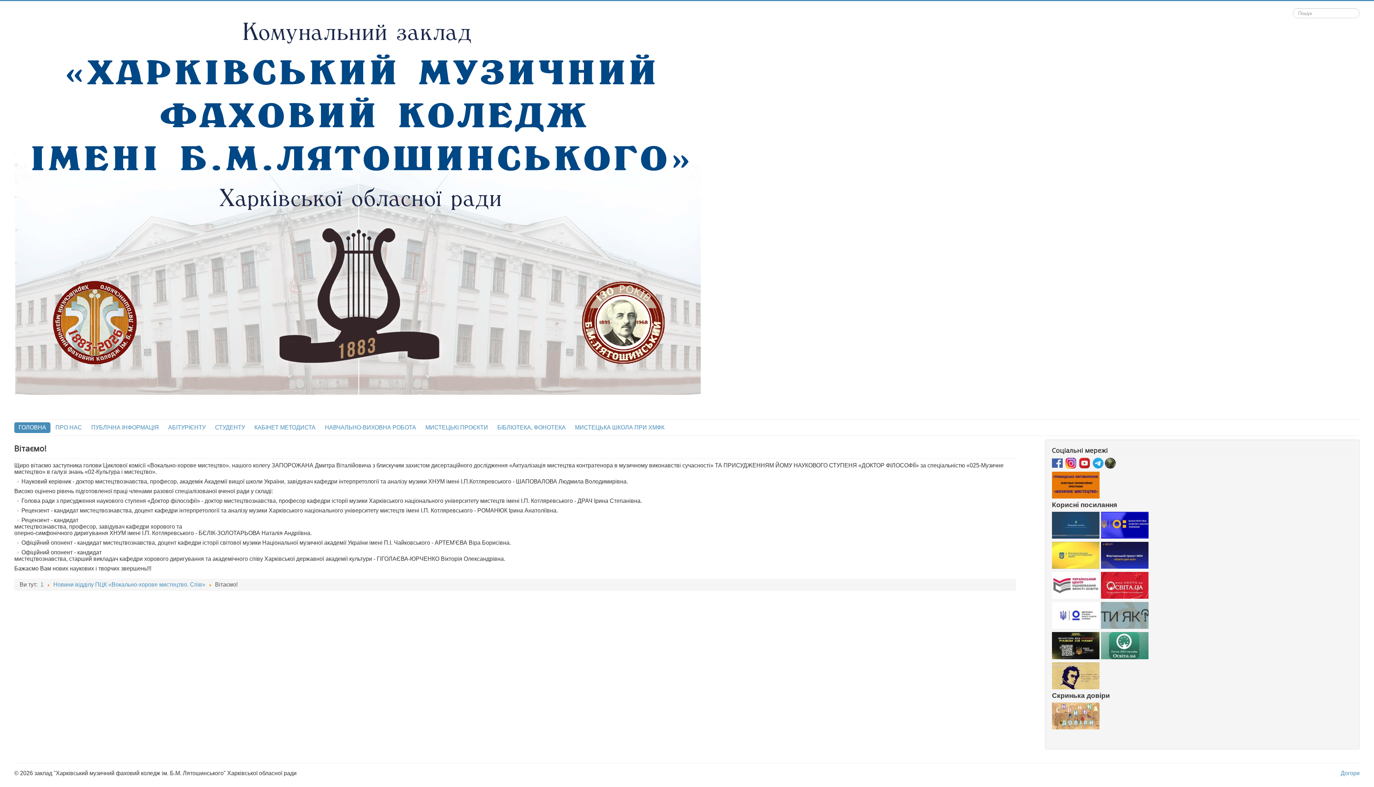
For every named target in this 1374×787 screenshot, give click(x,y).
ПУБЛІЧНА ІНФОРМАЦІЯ (125, 427)
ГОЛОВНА (32, 427)
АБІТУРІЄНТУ (187, 427)
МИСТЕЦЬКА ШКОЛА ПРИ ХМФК (619, 427)
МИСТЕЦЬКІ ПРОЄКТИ (456, 427)
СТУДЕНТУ (230, 427)
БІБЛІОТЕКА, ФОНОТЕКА (531, 427)
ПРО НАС (68, 427)
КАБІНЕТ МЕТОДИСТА (285, 427)
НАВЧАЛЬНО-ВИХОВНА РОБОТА (370, 427)
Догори (1350, 773)
